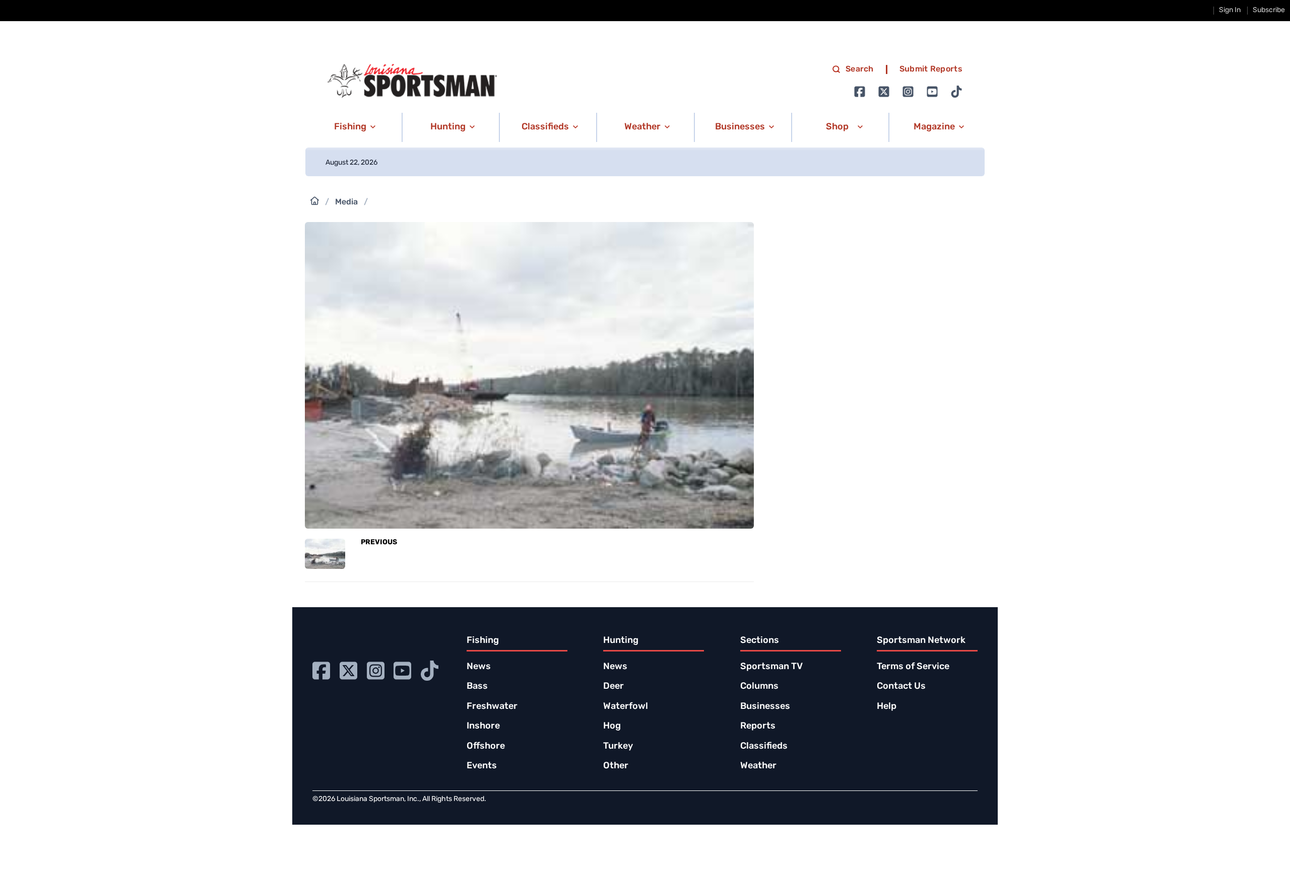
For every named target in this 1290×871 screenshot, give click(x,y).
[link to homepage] (412, 81)
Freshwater (492, 706)
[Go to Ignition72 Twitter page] (884, 92)
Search (860, 69)
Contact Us (901, 686)
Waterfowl (625, 706)
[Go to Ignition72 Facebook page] (860, 92)
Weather (758, 766)
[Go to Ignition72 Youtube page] (932, 92)
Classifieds (764, 746)
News (479, 667)
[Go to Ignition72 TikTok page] (956, 92)
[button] (353, 127)
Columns (759, 686)
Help (886, 706)
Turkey (618, 746)
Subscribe (1269, 10)
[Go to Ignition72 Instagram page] (908, 92)
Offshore (486, 746)
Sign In (1230, 10)
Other (615, 766)
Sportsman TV (771, 667)
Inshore (483, 726)
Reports (758, 726)
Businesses (765, 706)
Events (482, 766)
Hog (612, 726)
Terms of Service (913, 667)
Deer (613, 686)
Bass (477, 686)
